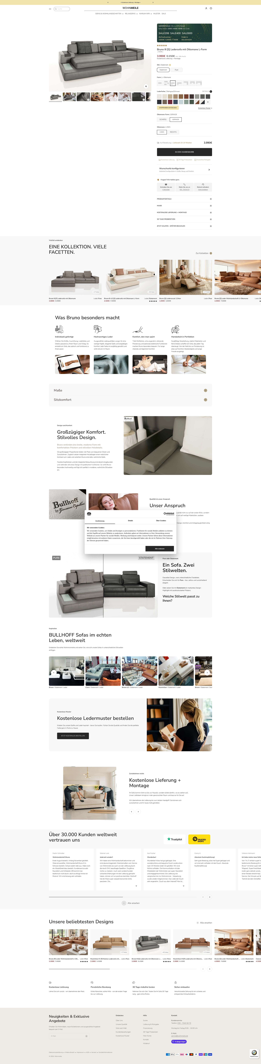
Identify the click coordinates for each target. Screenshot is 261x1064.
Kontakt (146, 1039)
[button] (162, 45)
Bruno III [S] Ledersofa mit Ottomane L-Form (147, 959)
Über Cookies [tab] (161, 520)
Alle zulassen (159, 548)
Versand (93, 1052)
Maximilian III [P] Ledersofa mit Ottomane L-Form (188, 959)
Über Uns (119, 1020)
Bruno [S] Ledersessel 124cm (170, 298)
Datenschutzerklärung (56, 1052)
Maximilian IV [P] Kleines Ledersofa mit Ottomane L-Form (105, 959)
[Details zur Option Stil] (170, 65)
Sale (164, 14)
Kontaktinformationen (105, 1052)
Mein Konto (147, 1036)
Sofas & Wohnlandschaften (108, 14)
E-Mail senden (166, 189)
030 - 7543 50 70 (184, 189)
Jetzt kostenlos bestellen (73, 736)
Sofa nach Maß (121, 1028)
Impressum (80, 1052)
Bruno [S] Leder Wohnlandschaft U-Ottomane (231, 298)
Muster (156, 14)
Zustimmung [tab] (100, 521)
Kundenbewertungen (123, 1032)
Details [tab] (130, 520)
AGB (87, 1052)
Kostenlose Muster (122, 1036)
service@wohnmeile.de (179, 1036)
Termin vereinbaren (203, 189)
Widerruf (146, 1043)
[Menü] (258, 1050)
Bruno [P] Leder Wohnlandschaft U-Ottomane (64, 959)
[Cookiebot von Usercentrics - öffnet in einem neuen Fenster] (165, 513)
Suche (145, 1020)
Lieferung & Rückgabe (151, 1024)
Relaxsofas (130, 14)
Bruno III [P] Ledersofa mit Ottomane (62, 298)
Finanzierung (147, 1028)
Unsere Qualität (121, 1024)
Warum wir (144, 14)
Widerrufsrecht (70, 1052)
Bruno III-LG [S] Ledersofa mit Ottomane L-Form (121, 298)
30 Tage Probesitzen (150, 1032)
